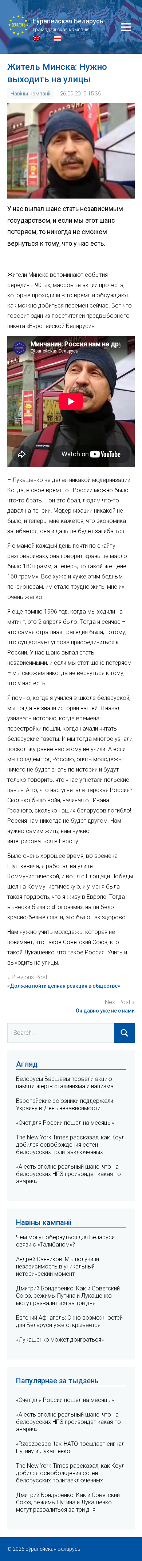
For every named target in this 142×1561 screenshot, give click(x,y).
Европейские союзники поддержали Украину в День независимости (64, 1104)
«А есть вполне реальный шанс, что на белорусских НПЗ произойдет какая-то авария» (68, 1174)
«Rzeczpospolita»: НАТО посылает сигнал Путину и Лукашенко (70, 1447)
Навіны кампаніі (30, 93)
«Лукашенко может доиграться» (60, 1339)
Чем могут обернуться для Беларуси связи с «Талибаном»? (65, 1241)
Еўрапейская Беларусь (68, 21)
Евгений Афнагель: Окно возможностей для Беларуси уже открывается (69, 1321)
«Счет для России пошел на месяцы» (65, 1122)
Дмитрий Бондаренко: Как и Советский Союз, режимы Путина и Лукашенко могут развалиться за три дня (68, 1296)
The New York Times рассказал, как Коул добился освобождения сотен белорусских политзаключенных (70, 1144)
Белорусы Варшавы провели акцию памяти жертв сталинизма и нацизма (65, 1082)
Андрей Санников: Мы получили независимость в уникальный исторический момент (57, 1266)
